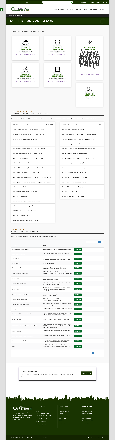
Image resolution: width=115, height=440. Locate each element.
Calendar (102, 9)
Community (78, 9)
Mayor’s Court (62, 418)
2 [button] (95, 353)
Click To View (78, 249)
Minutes (61, 420)
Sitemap (96, 437)
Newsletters (62, 423)
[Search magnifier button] (71, 2)
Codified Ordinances (64, 411)
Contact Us (104, 2)
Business (86, 9)
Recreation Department (87, 420)
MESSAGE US (86, 373)
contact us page (92, 118)
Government (61, 9)
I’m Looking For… (84, 2)
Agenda (61, 409)
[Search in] (102, 242)
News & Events (93, 9)
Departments (70, 9)
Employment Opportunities (65, 416)
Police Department (86, 418)
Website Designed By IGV (41, 437)
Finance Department (87, 413)
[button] (1, 9)
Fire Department (86, 416)
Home (55, 9)
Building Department (87, 411)
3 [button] (97, 353)
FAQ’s (92, 2)
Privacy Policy (91, 437)
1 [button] (93, 353)
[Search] (99, 242)
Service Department (87, 423)
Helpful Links (97, 2)
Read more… (18, 419)
